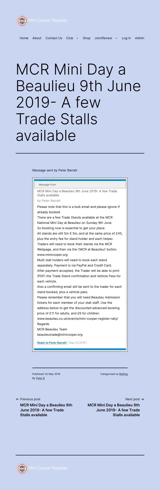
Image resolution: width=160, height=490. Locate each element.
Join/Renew (103, 38)
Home (24, 38)
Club (69, 38)
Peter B (40, 378)
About (36, 38)
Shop (86, 38)
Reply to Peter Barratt (52, 342)
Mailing (123, 373)
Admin (139, 38)
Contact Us (54, 38)
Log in (126, 38)
